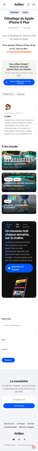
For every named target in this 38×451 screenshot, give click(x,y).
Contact (30, 424)
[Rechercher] (28, 4)
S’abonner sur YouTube (17, 268)
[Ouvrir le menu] (4, 4)
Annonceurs (9, 424)
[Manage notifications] (33, 447)
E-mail (5, 349)
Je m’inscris (19, 406)
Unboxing (20, 94)
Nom (4, 340)
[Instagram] (19, 439)
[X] (24, 439)
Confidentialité (10, 427)
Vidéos (25, 12)
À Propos (21, 424)
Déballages (14, 12)
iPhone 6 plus (8, 94)
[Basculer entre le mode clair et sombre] (34, 4)
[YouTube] (13, 439)
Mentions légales (26, 427)
